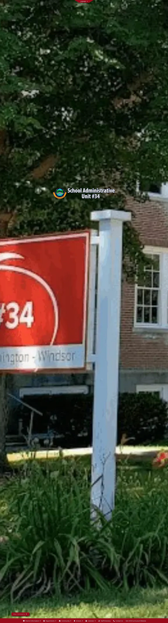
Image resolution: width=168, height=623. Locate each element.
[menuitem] (31, 620)
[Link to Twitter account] (143, 4)
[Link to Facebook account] (146, 4)
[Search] (149, 4)
